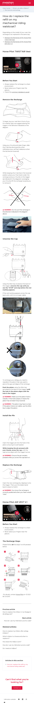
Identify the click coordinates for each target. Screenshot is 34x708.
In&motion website (10, 699)
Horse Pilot (19, 594)
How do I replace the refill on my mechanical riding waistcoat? (17, 665)
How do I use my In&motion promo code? (17, 621)
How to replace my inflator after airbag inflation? (15, 632)
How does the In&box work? (12, 642)
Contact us (17, 688)
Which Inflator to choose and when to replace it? (15, 637)
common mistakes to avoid (20, 92)
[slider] (10, 71)
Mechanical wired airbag (12, 10)
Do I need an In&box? (10, 648)
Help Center (6, 8)
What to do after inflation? (21, 8)
